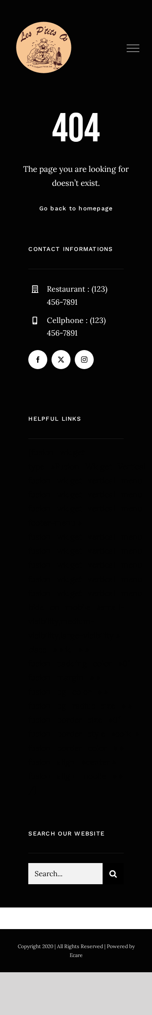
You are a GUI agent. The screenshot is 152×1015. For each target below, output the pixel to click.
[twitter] (61, 359)
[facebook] (37, 359)
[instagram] (84, 359)
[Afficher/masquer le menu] (133, 48)
